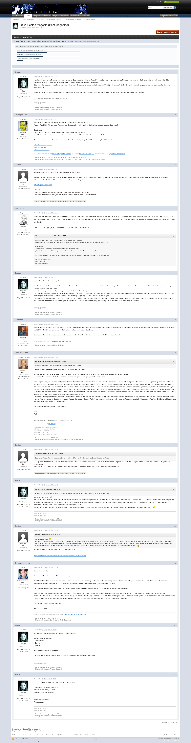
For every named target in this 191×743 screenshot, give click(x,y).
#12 (175, 625)
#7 (175, 353)
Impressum (64, 16)
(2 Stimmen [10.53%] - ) (31, 58)
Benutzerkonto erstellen (171, 1)
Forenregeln (162, 734)
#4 (175, 208)
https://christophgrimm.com (117, 153)
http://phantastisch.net (41, 150)
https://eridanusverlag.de (86, 153)
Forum (28, 16)
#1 (175, 72)
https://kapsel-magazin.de (43, 185)
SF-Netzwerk (18, 16)
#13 (175, 674)
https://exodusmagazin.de (43, 145)
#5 (175, 273)
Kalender (47, 16)
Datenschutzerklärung (172, 734)
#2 (175, 115)
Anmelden (160, 1)
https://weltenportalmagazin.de (61, 153)
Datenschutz (75, 16)
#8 (175, 445)
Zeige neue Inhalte (167, 16)
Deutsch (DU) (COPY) (22, 738)
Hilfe (33, 738)
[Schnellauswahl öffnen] (176, 15)
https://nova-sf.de (40, 147)
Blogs (55, 16)
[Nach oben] (95, 739)
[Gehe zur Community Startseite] (49, 9)
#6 (175, 320)
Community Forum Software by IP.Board (168, 738)
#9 (175, 480)
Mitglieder (37, 16)
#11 (175, 563)
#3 (175, 164)
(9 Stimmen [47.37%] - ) (34, 50)
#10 (175, 526)
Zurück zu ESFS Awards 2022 (170, 722)
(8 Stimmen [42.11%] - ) (32, 54)
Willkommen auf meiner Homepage (61, 341)
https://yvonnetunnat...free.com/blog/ (75, 614)
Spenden (86, 16)
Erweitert (178, 7)
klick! (50, 424)
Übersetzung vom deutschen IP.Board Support (28, 741)
